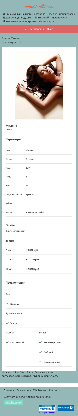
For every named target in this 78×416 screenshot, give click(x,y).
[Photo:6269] (39, 85)
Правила (9, 390)
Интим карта (46, 21)
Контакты (54, 390)
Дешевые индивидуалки (17, 17)
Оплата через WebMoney (31, 390)
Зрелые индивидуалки (61, 14)
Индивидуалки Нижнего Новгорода (24, 14)
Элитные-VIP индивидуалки (51, 17)
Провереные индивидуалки (19, 21)
